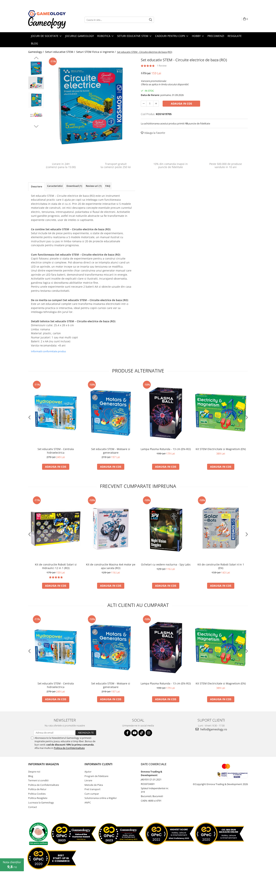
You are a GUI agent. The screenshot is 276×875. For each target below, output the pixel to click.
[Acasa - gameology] (47, 13)
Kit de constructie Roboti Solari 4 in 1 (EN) (221, 566)
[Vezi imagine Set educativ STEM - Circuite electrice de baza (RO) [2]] (36, 100)
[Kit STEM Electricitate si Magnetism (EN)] (220, 412)
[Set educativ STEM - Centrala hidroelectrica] (55, 412)
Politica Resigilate (37, 798)
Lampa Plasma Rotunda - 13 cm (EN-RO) (166, 449)
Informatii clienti (98, 764)
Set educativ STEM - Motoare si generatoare (110, 450)
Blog (30, 776)
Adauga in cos (181, 103)
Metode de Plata (93, 785)
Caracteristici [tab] (55, 186)
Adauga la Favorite (154, 133)
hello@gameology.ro (213, 729)
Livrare (88, 780)
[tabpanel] (90, 106)
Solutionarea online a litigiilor (100, 798)
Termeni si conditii (38, 780)
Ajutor (87, 771)
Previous (36, 58)
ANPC (87, 802)
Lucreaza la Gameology (41, 802)
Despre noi (34, 771)
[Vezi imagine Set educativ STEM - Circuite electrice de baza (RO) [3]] (36, 114)
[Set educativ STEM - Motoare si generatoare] (110, 412)
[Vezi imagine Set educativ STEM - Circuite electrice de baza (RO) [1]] (36, 82)
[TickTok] (141, 733)
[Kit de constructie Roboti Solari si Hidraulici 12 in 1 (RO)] (55, 528)
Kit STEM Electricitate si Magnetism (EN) (221, 449)
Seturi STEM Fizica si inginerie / (96, 52)
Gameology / (36, 52)
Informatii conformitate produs (48, 351)
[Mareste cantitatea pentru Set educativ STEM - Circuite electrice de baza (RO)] (156, 104)
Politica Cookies (37, 793)
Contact (32, 807)
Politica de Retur (37, 789)
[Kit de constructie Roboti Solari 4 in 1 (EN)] (220, 528)
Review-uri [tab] (94, 186)
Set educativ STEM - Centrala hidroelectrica (56, 450)
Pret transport (92, 789)
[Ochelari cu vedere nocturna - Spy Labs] (165, 528)
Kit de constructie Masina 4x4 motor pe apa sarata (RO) (110, 566)
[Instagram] (149, 733)
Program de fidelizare (96, 776)
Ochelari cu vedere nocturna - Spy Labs (166, 564)
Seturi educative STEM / (60, 52)
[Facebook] (127, 733)
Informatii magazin (43, 764)
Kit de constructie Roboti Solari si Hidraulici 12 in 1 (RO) (56, 566)
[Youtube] (134, 733)
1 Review (162, 65)
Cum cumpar (91, 793)
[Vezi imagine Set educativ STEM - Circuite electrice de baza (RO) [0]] (36, 68)
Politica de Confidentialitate (69, 748)
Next (36, 126)
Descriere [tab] (36, 186)
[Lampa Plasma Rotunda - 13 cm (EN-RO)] (165, 412)
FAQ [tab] (107, 186)
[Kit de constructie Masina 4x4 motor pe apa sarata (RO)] (110, 528)
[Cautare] (150, 20)
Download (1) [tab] (74, 186)
